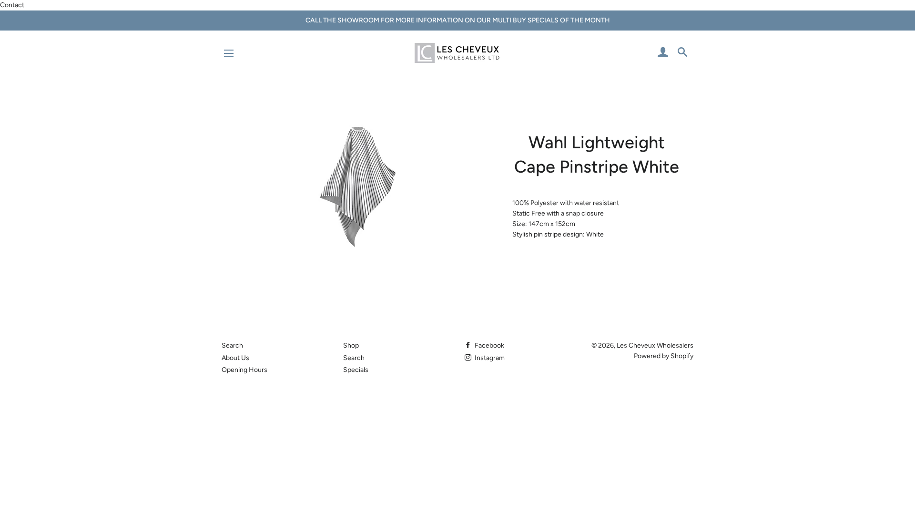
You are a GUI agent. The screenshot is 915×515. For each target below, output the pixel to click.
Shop (351, 345)
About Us (235, 358)
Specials (355, 370)
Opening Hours (244, 370)
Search (232, 345)
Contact (12, 5)
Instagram (489, 358)
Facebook (488, 345)
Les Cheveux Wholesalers (655, 345)
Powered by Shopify (663, 356)
